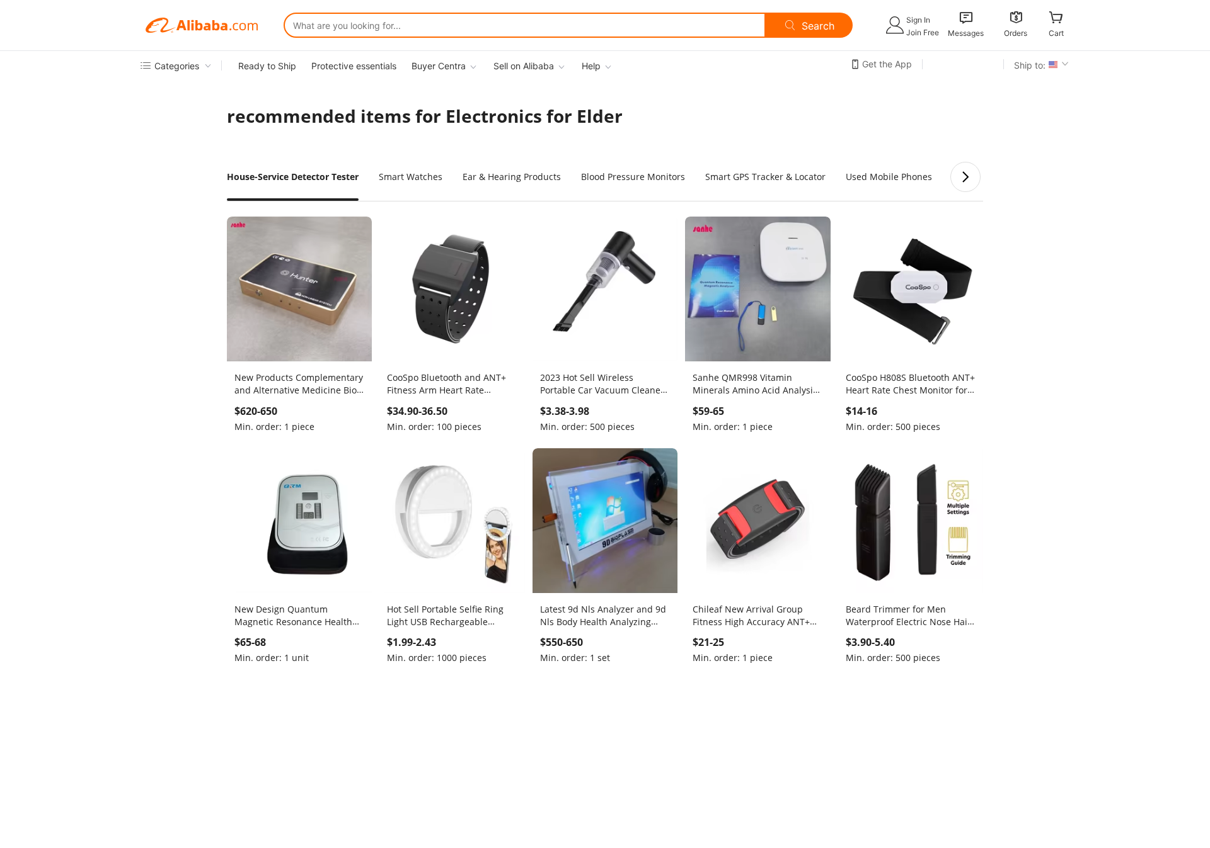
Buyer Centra (439, 65)
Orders (1015, 33)
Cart (1056, 33)
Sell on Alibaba (523, 65)
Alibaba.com (201, 25)
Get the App (887, 64)
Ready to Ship (267, 65)
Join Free (922, 32)
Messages (966, 33)
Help (591, 65)
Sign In (918, 20)
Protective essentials (353, 65)
